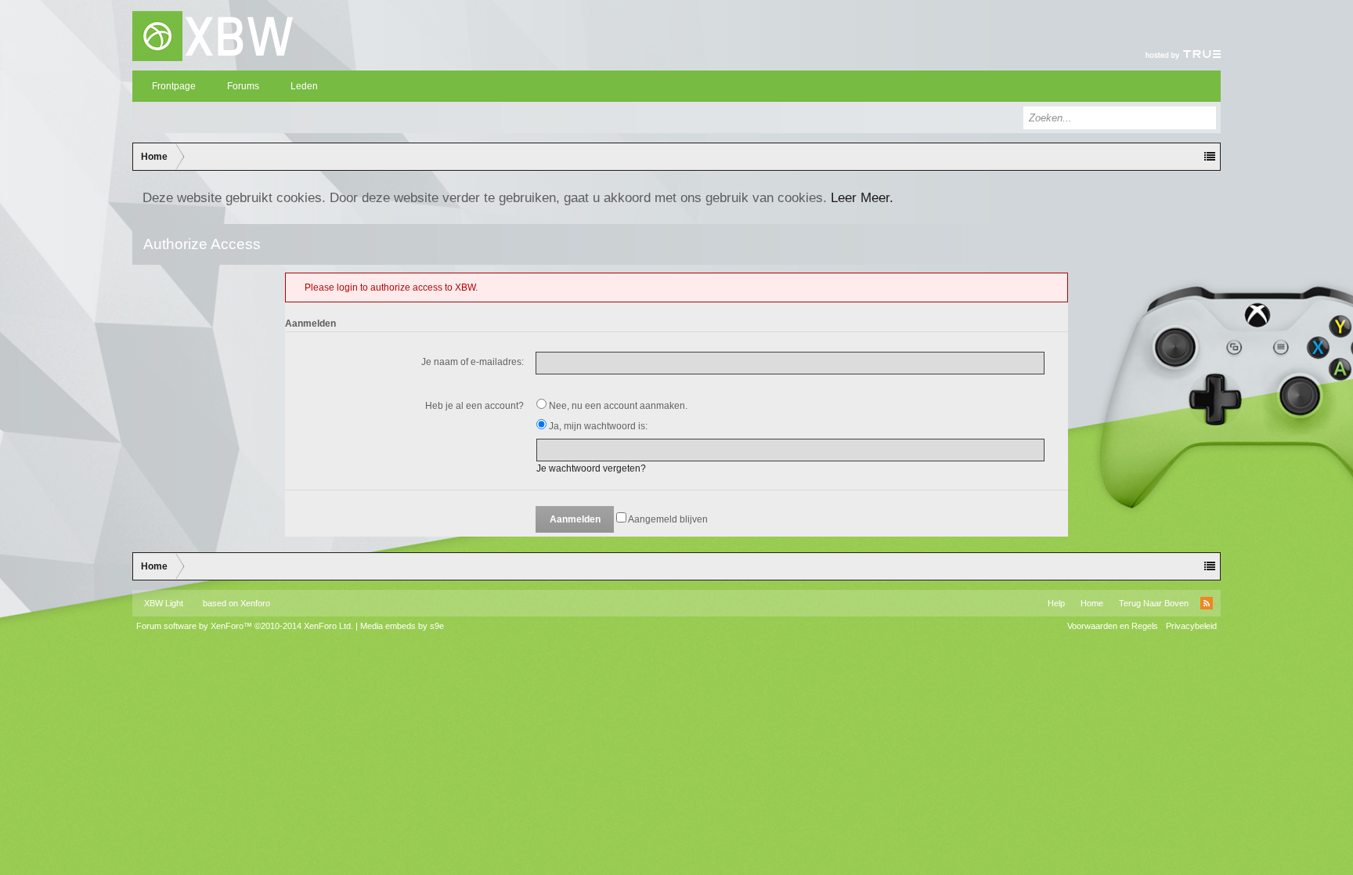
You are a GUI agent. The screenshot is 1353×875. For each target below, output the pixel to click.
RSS (1206, 603)
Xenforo (255, 603)
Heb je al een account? (474, 405)
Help (1056, 603)
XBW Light (163, 603)
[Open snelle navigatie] (1209, 156)
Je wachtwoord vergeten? (591, 468)
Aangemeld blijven (667, 519)
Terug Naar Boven (1154, 603)
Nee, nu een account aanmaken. (617, 405)
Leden (304, 86)
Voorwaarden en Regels (1112, 626)
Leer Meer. (862, 197)
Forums (243, 86)
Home (1092, 603)
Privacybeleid (1191, 626)
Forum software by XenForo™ (244, 626)
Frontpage (174, 86)
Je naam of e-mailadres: (472, 361)
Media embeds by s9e (402, 626)
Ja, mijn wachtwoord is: (597, 426)
